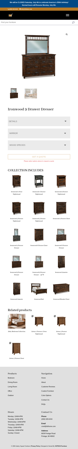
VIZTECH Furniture (61, 446)
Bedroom (11, 378)
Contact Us (45, 400)
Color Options (46, 395)
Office (10, 391)
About (43, 382)
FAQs (43, 404)
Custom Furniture (47, 391)
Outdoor (11, 395)
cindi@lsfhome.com (48, 426)
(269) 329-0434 (46, 419)
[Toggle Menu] (67, 15)
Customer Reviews (48, 387)
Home (43, 378)
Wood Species (17, 145)
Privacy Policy (35, 446)
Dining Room (12, 382)
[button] (67, 34)
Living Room (12, 387)
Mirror (13, 133)
